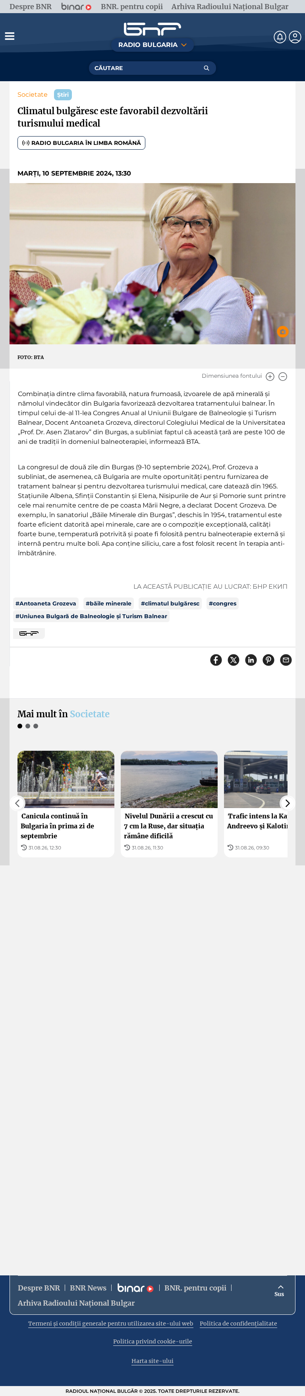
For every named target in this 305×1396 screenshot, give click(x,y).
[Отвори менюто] (9, 35)
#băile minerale (108, 603)
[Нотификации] (280, 37)
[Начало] (152, 29)
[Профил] (295, 37)
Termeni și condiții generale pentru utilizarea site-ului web (110, 1323)
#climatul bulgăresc (170, 603)
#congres (222, 603)
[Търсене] (206, 68)
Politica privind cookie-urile (152, 1341)
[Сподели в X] (233, 660)
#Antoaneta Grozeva (45, 603)
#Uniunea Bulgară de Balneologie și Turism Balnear (91, 616)
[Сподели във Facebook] (216, 660)
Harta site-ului (152, 1361)
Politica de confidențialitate (238, 1323)
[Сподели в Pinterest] (268, 660)
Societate (32, 94)
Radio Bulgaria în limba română (86, 142)
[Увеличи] (270, 376)
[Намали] (283, 376)
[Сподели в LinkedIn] (251, 660)
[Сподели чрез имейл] (286, 660)
